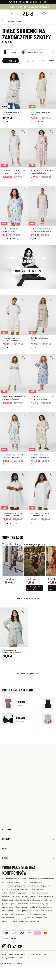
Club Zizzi (6, 839)
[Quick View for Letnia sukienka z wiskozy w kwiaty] (52, 112)
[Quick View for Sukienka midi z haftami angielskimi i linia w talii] (24, 170)
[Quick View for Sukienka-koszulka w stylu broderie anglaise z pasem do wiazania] (24, 338)
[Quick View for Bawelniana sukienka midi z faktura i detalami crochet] (24, 396)
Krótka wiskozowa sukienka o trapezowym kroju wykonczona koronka (11, 651)
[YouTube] (20, 946)
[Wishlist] (24, 73)
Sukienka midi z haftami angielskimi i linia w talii (11, 171)
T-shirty (20, 703)
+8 (17, 523)
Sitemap (21, 957)
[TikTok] (14, 946)
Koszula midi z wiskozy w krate (40, 339)
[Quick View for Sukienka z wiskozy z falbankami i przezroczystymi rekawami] (24, 112)
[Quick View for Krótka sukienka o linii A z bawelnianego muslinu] (24, 513)
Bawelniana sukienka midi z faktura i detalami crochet (12, 397)
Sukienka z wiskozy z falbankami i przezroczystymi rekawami (10, 113)
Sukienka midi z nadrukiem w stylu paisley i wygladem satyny (40, 397)
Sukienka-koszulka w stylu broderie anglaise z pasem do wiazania (11, 339)
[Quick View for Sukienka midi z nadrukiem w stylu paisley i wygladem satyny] (52, 396)
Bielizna (20, 719)
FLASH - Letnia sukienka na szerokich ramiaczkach (40, 229)
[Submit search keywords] (4, 21)
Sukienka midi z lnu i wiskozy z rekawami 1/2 (39, 455)
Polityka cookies (9, 957)
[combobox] (28, 21)
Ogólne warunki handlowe (37, 954)
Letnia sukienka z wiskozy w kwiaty (40, 113)
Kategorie (6, 829)
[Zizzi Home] (28, 13)
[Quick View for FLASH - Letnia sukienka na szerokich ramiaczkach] (52, 229)
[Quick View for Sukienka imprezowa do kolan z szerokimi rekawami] (52, 513)
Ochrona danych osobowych (13, 954)
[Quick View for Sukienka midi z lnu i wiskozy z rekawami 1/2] (52, 455)
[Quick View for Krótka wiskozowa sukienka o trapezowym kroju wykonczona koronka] (24, 650)
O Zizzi (5, 858)
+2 (17, 239)
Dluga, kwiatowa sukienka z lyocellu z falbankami (40, 171)
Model (51, 60)
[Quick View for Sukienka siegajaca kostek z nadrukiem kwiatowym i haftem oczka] (24, 455)
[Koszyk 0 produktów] (51, 13)
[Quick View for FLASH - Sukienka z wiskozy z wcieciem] (24, 229)
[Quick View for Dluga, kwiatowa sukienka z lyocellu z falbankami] (52, 170)
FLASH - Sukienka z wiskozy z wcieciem (10, 229)
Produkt (42, 60)
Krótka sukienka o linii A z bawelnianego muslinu (12, 514)
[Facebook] (9, 946)
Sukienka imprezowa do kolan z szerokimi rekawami (39, 514)
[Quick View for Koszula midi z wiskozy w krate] (52, 338)
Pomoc (5, 848)
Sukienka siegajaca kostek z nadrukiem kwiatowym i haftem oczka (12, 455)
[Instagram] (4, 946)
